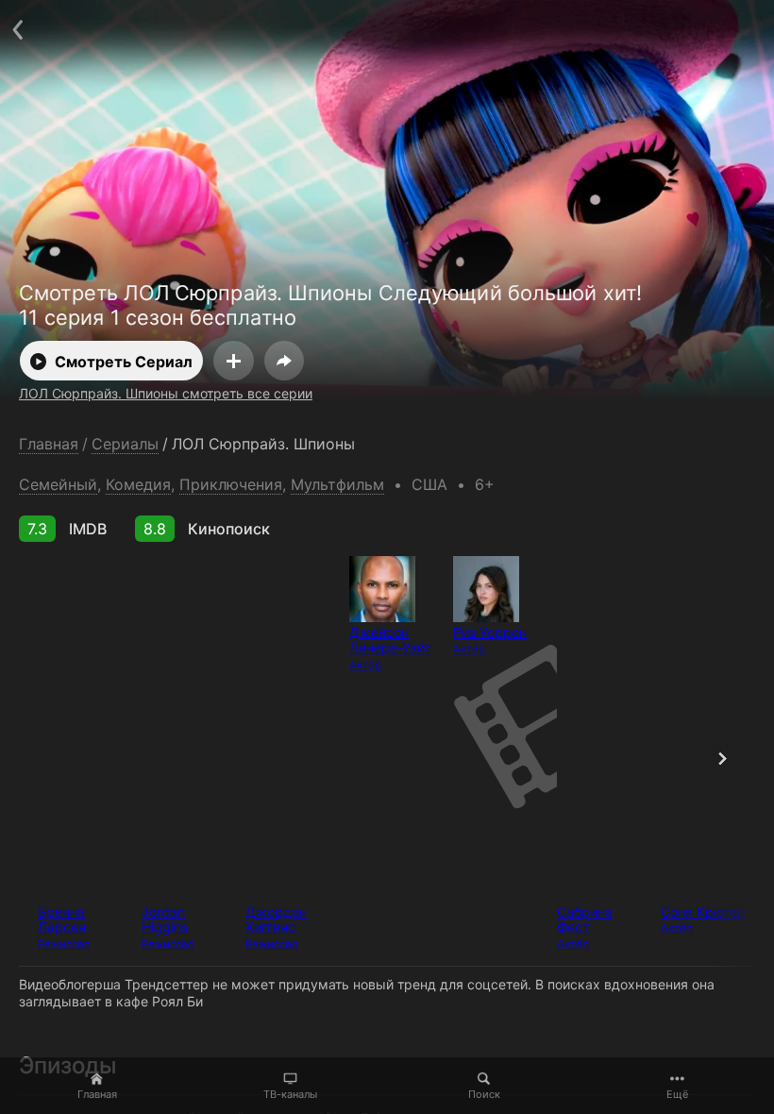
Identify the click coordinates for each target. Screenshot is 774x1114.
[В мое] (233, 360)
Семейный (58, 484)
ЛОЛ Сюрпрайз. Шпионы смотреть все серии (165, 393)
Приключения (230, 484)
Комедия (138, 484)
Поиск (484, 1094)
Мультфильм (337, 484)
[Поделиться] (284, 360)
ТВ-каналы (290, 1094)
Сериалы (125, 444)
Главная (97, 1094)
